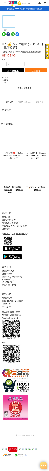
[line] (4, 34)
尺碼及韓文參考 (9, 285)
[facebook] (8, 34)
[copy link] (17, 34)
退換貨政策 (7, 282)
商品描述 (9, 102)
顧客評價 (39, 102)
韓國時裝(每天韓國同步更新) (14, 225)
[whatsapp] (13, 34)
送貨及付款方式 (24, 102)
